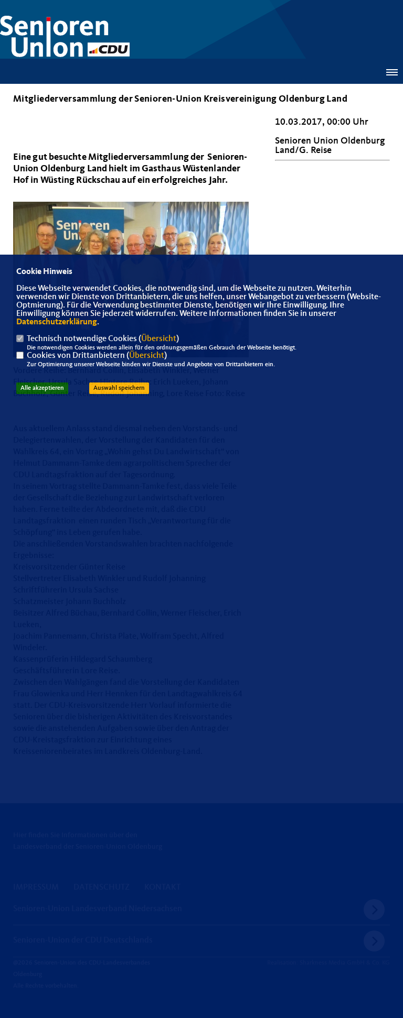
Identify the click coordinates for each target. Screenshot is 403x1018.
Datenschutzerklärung (56, 322)
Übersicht (158, 339)
